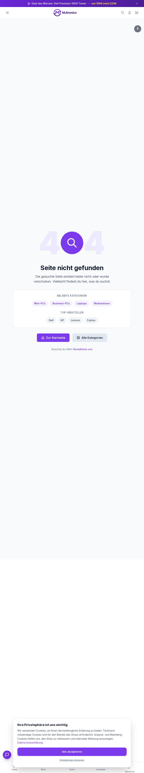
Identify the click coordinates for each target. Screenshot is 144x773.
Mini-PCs (39, 303)
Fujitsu (91, 320)
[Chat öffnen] (7, 755)
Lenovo (75, 320)
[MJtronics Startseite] (65, 13)
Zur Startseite (55, 337)
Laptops (82, 303)
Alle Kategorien (92, 337)
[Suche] (122, 12)
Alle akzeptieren (72, 751)
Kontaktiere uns (83, 349)
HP (62, 320)
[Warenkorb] (136, 12)
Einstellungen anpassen (72, 760)
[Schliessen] (137, 3)
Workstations (102, 303)
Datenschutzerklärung (30, 742)
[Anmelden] (129, 12)
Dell (51, 320)
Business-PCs (61, 303)
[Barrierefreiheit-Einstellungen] (137, 28)
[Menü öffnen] (7, 12)
